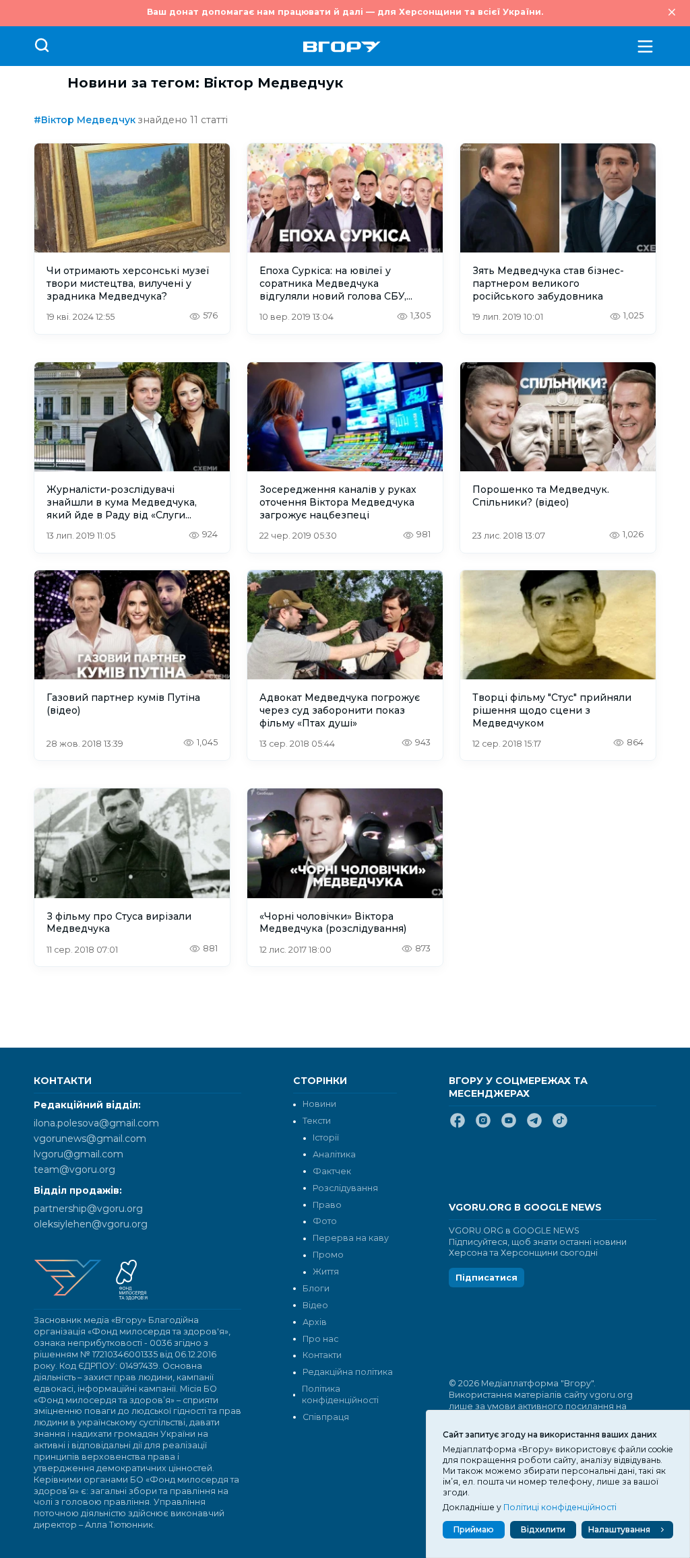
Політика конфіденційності (340, 1394)
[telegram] (534, 1126)
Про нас (320, 1339)
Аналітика (334, 1154)
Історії (326, 1137)
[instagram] (483, 1126)
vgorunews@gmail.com (90, 1138)
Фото (325, 1221)
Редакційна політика (348, 1372)
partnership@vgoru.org (88, 1209)
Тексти (317, 1121)
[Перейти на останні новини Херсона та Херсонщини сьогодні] (342, 47)
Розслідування (345, 1188)
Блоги (316, 1288)
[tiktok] (560, 1126)
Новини (319, 1104)
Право (327, 1205)
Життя (326, 1271)
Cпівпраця (326, 1417)
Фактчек (332, 1171)
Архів (315, 1322)
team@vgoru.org (74, 1169)
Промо (328, 1255)
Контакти (322, 1355)
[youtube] (509, 1126)
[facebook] (457, 1126)
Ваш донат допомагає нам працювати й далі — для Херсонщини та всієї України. (345, 12)
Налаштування (619, 1529)
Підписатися (487, 1278)
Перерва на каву (351, 1238)
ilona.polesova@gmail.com (96, 1123)
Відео (315, 1305)
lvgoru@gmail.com (78, 1154)
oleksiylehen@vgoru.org (91, 1224)
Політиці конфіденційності (560, 1507)
